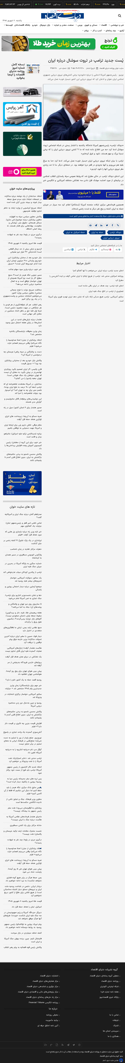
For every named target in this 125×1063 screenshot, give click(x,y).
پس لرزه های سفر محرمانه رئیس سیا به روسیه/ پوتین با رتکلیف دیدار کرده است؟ (24, 780)
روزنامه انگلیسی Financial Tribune (43, 1002)
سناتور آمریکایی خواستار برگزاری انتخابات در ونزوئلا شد (23, 696)
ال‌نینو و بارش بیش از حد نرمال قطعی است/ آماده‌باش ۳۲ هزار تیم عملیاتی (25, 250)
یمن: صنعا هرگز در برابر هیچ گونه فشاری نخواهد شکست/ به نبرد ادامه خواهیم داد (24, 879)
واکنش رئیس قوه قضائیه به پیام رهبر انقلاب (23, 947)
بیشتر (86, 30)
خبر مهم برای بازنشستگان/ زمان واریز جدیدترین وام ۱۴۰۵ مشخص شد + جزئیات (23, 687)
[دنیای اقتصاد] (62, 16)
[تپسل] (44, 191)
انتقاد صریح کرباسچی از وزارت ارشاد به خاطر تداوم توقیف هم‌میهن (23, 210)
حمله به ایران (97, 232)
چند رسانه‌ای (110, 30)
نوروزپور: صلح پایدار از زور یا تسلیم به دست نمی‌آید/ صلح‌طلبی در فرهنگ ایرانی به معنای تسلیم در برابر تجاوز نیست (23, 741)
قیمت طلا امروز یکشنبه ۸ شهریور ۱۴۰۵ (25, 243)
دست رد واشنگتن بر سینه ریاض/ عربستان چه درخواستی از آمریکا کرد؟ (23, 353)
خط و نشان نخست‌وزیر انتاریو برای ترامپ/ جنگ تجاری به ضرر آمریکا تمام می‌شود (23, 597)
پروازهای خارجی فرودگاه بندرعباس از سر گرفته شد (24, 664)
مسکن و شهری (90, 25)
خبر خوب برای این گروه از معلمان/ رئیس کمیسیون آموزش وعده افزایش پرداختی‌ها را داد (23, 445)
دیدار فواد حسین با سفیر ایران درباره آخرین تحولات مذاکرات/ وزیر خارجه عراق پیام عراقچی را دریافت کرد (23, 639)
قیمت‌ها (8, 25)
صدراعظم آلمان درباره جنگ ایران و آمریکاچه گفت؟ (23, 516)
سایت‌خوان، (111, 216)
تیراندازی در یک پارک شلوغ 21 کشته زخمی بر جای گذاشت (23, 542)
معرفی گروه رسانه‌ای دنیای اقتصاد (104, 975)
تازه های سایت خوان (22, 507)
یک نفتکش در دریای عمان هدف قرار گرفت (23, 656)
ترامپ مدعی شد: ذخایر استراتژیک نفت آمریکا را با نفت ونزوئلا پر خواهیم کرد (25, 760)
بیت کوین (46, 4)
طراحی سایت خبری (112, 1060)
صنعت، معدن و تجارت (63, 25)
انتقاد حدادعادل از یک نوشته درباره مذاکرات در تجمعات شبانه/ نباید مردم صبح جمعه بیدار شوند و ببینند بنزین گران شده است (23, 199)
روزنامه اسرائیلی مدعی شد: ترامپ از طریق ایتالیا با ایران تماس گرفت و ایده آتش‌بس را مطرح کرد (86, 278)
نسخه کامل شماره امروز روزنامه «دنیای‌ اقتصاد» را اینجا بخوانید (16, 71)
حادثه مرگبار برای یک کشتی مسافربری (26, 825)
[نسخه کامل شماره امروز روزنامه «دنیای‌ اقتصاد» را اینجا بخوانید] (33, 68)
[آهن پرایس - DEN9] (22, 114)
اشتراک (116, 1025)
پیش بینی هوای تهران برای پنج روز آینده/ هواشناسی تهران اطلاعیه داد (24, 673)
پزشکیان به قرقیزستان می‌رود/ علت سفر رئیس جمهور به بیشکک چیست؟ (25, 809)
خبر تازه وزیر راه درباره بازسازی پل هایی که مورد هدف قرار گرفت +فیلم (23, 533)
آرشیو (121, 30)
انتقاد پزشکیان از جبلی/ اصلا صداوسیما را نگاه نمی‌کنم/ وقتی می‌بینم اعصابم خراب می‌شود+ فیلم (24, 343)
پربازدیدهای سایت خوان (22, 189)
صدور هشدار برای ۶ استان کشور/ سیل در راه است (23, 409)
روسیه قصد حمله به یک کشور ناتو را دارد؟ (23, 679)
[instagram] (79, 1045)
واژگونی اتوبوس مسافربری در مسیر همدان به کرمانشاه (23, 556)
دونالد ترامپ (115, 232)
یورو (103, 4)
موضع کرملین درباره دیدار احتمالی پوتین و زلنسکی (23, 588)
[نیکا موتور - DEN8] (22, 92)
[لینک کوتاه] (117, 225)
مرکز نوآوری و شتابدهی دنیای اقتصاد (42, 986)
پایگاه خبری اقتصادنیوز (109, 997)
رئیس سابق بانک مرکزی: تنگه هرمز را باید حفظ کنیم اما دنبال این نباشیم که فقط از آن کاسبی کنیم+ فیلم (23, 790)
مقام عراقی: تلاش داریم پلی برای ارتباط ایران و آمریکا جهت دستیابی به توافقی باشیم (23, 427)
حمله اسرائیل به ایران (75, 232)
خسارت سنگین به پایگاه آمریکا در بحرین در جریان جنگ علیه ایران (23, 565)
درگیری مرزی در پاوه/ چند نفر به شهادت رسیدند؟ (24, 236)
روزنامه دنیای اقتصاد (110, 981)
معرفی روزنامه (52, 1015)
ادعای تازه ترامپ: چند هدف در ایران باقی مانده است (100, 285)
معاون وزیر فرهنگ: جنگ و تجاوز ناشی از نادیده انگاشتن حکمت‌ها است (24, 801)
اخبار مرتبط (83, 263)
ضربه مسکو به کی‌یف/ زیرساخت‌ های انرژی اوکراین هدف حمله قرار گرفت (23, 418)
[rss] (62, 1045)
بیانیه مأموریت (52, 1020)
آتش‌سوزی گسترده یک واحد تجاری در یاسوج (22, 732)
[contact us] (51, 1045)
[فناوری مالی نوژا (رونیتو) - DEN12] (22, 483)
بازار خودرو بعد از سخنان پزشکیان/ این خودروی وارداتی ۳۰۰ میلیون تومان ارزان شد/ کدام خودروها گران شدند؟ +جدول (24, 260)
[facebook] (112, 225)
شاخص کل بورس (13, 4)
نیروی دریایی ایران (111, 238)
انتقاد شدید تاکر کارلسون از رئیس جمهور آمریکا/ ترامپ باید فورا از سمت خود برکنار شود (24, 770)
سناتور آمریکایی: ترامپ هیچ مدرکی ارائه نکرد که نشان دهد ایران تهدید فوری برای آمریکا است (85, 299)
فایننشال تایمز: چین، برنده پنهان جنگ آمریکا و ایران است (23, 940)
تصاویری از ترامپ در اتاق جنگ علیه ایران (106, 291)
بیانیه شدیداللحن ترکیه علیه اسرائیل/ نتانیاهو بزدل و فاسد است (23, 435)
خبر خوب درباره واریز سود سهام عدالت (25, 269)
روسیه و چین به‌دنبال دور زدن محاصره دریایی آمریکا (25, 704)
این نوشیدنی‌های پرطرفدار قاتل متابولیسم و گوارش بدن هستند (23, 400)
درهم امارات (75, 4)
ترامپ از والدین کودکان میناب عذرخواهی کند (22, 572)
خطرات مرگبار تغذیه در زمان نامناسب (26, 549)
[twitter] (106, 225)
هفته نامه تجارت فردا (110, 991)
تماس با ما (114, 1015)
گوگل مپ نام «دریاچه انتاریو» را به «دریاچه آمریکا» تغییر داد (23, 751)
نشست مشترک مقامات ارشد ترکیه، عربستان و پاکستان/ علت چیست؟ (23, 833)
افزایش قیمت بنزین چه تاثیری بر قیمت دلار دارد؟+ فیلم (23, 725)
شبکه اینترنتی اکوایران (109, 986)
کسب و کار (97, 30)
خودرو (35, 25)
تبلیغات (115, 1020)
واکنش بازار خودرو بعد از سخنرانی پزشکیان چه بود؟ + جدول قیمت (23, 362)
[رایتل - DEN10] (22, 172)
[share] (57, 1045)
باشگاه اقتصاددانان (22, 25)
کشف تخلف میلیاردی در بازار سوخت (26, 933)
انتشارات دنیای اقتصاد (49, 975)
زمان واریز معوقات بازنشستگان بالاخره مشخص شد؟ (25, 333)
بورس (80, 25)
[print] (90, 225)
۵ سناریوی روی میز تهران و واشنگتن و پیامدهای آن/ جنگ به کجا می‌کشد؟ (25, 606)
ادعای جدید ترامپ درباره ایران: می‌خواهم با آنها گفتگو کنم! (98, 270)
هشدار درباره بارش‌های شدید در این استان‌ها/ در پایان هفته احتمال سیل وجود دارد (23, 322)
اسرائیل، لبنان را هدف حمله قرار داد (27, 906)
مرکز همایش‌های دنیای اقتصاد (45, 981)
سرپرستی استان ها (111, 1031)
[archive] (45, 1045)
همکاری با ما (113, 1036)
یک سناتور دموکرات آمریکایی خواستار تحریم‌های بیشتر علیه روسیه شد (26, 579)
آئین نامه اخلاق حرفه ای (48, 1025)
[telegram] (95, 225)
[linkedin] (101, 225)
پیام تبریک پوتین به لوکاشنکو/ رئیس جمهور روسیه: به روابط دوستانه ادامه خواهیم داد (23, 926)
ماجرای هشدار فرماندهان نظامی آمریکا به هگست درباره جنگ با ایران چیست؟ (24, 818)
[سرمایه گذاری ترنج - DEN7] (62, 43)
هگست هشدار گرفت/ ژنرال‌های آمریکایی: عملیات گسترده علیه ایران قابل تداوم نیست (23, 650)
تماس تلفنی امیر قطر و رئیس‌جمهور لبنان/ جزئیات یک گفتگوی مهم (24, 525)
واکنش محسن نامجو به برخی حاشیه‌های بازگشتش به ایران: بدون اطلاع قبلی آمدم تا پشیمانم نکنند (23, 457)
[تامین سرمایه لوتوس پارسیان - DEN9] (22, 144)
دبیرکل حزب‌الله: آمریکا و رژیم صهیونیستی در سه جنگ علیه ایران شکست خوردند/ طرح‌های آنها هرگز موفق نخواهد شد (22, 915)
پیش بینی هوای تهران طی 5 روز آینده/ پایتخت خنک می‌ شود (25, 870)
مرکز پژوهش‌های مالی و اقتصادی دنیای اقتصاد (38, 991)
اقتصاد (103, 25)
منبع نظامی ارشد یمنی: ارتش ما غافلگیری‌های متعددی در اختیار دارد (23, 629)
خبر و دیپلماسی (117, 25)
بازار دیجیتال (45, 25)
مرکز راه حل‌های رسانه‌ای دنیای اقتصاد (42, 997)
